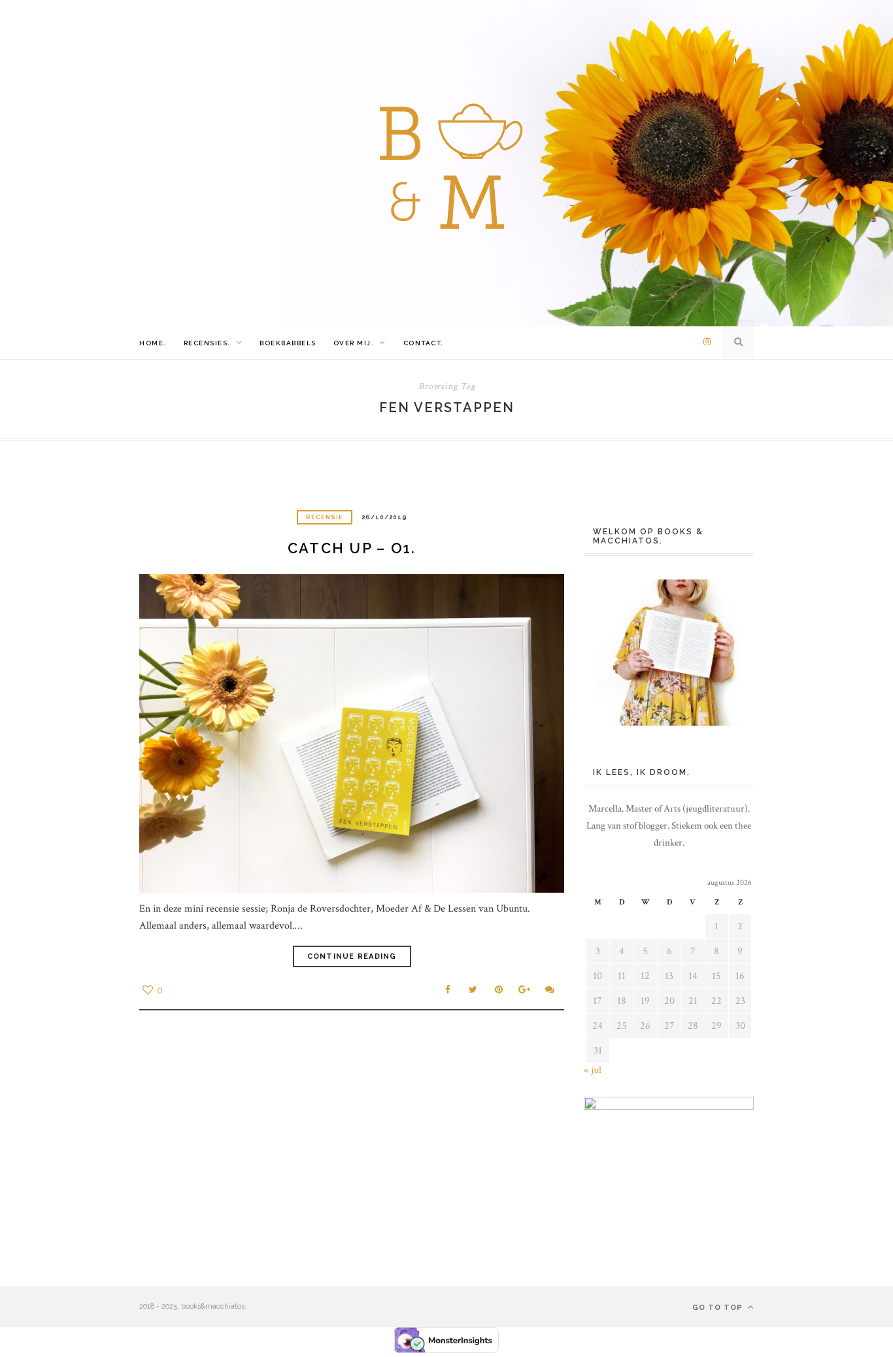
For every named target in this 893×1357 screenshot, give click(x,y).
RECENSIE (324, 517)
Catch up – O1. (352, 548)
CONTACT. (423, 343)
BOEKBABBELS (288, 343)
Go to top (718, 1307)
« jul (592, 1070)
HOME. (153, 343)
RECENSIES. (207, 343)
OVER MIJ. (354, 343)
